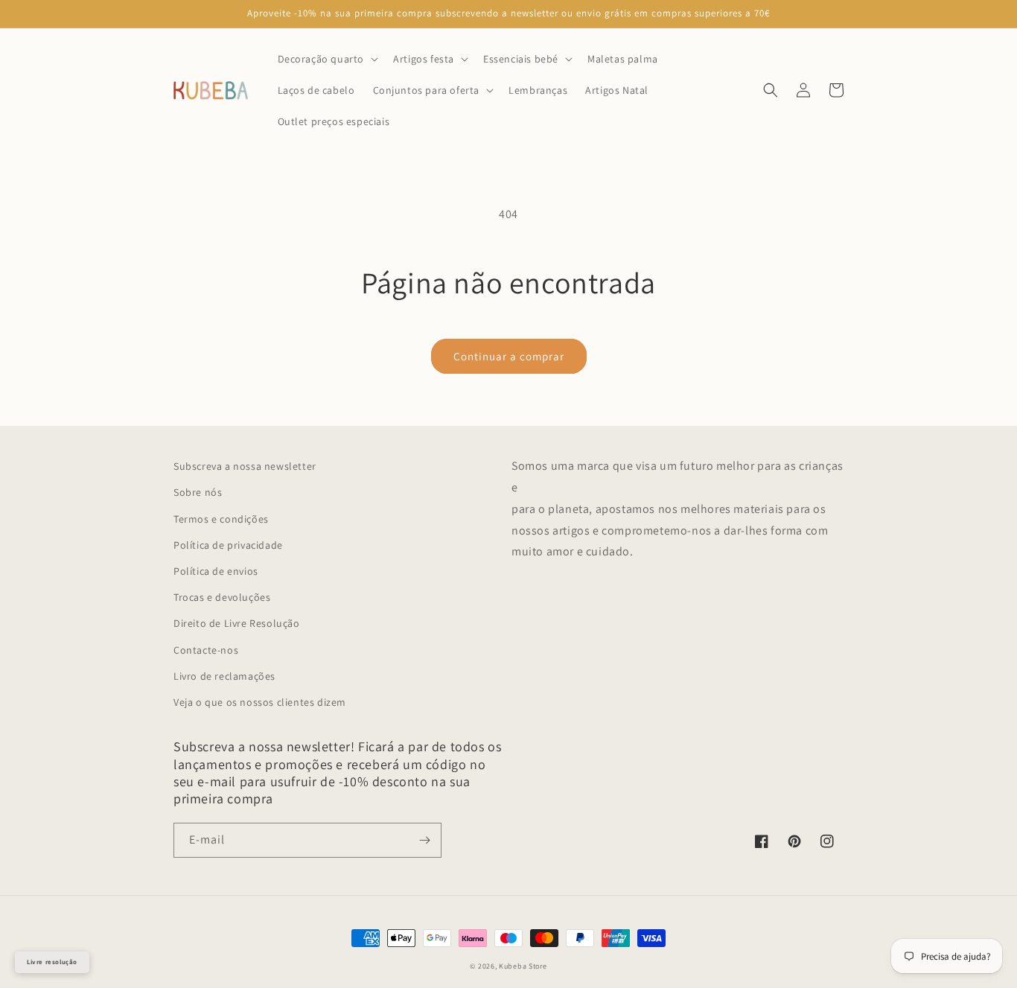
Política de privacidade (228, 545)
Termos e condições (221, 519)
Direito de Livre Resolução (236, 623)
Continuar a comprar (508, 356)
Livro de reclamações (224, 676)
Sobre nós (197, 492)
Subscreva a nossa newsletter (244, 466)
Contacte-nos (205, 650)
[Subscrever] (424, 840)
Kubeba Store (522, 966)
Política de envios (215, 571)
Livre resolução (52, 961)
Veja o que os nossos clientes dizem (259, 702)
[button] (327, 58)
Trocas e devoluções (221, 597)
